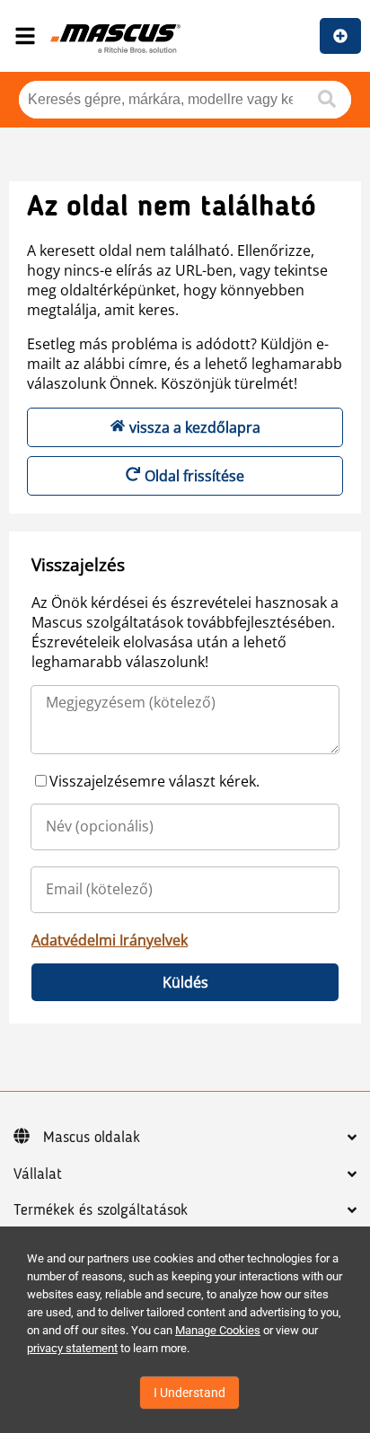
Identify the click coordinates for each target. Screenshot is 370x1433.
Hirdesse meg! (340, 36)
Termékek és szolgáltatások (100, 1210)
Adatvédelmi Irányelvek (109, 940)
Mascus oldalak (91, 1138)
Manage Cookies (217, 1330)
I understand (189, 1392)
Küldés (185, 982)
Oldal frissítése (194, 476)
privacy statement (72, 1348)
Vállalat (37, 1174)
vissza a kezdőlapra (194, 427)
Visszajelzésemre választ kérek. (154, 781)
